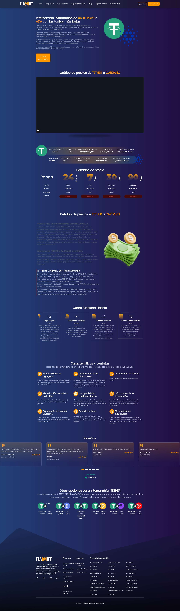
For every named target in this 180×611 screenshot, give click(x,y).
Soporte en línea (101, 4)
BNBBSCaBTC (95, 577)
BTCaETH (93, 570)
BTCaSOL (129, 591)
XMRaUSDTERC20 (132, 580)
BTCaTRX (93, 594)
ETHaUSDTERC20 (132, 587)
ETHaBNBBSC (131, 573)
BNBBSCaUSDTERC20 (97, 584)
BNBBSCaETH (131, 566)
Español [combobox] (141, 4)
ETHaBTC (93, 566)
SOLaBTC (111, 570)
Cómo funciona (62, 4)
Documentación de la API (69, 564)
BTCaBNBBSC (113, 580)
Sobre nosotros (115, 4)
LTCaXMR (111, 573)
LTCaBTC (93, 580)
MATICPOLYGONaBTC (115, 591)
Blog (90, 4)
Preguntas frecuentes (78, 4)
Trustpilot (91, 477)
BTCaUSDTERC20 (96, 563)
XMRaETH (129, 577)
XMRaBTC (111, 566)
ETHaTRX (93, 591)
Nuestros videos (68, 582)
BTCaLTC (111, 587)
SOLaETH (111, 584)
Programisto (50, 4)
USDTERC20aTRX (96, 573)
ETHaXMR (129, 563)
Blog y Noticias (68, 572)
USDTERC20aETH (132, 584)
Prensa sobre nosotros (67, 577)
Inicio (41, 4)
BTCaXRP (111, 594)
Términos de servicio (67, 592)
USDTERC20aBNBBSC (97, 587)
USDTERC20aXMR (114, 563)
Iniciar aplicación (153, 4)
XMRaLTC (111, 577)
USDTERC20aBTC (132, 570)
